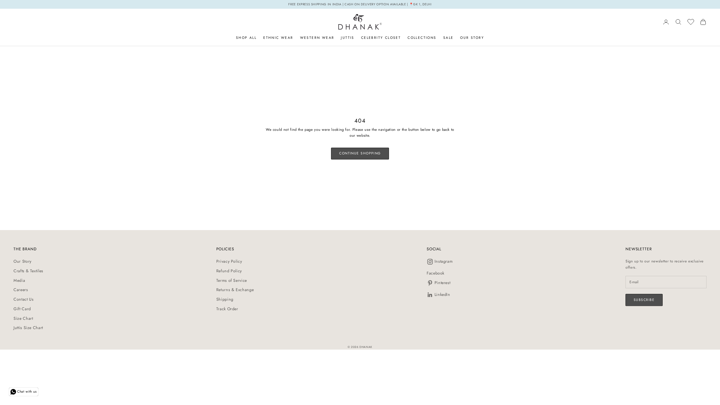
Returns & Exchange (235, 289)
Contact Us (24, 299)
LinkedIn (442, 294)
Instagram (444, 261)
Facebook (435, 273)
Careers (21, 289)
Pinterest (443, 282)
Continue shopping (360, 153)
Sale (448, 37)
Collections (422, 37)
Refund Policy (229, 271)
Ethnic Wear (278, 37)
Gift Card (22, 309)
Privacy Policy (229, 261)
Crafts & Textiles (28, 271)
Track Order (227, 309)
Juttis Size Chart (28, 327)
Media (19, 280)
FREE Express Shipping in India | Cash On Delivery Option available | (348, 4)
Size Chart (23, 318)
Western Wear (317, 37)
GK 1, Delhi (422, 4)
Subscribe (644, 299)
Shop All (246, 37)
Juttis (347, 37)
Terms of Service (231, 280)
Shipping (224, 299)
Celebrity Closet (381, 37)
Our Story (472, 37)
